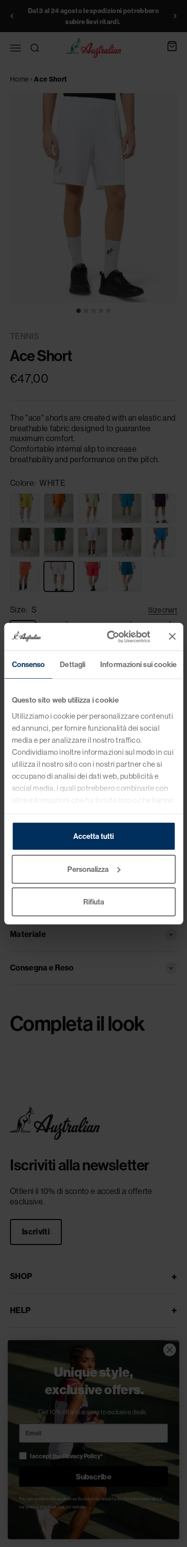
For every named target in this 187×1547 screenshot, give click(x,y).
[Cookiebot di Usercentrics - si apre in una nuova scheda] (111, 636)
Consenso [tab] (28, 664)
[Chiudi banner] (172, 636)
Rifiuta (93, 901)
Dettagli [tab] (72, 664)
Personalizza (88, 868)
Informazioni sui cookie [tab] (138, 664)
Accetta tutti (93, 836)
